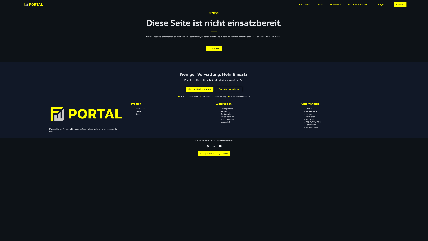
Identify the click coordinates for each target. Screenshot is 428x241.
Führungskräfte (227, 109)
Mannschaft (225, 122)
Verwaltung (225, 111)
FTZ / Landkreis (227, 119)
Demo (138, 114)
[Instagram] (214, 146)
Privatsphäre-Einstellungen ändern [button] (214, 153)
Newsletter (310, 117)
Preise (320, 4)
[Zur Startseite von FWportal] (33, 4)
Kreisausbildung (227, 117)
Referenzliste (311, 111)
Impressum (310, 119)
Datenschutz (311, 125)
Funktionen (304, 4)
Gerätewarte (226, 114)
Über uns (309, 109)
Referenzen (335, 4)
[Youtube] (220, 146)
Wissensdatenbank (357, 4)
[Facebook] (208, 146)
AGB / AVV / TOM (313, 122)
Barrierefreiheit (312, 127)
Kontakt (309, 114)
